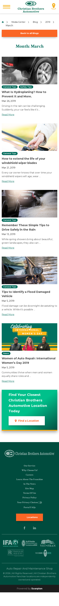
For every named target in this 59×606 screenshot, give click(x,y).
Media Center (18, 22)
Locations (32, 517)
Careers (29, 474)
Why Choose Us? (30, 470)
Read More (8, 114)
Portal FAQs (30, 507)
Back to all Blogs (29, 33)
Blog (35, 22)
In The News (29, 483)
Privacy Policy (29, 497)
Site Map (29, 488)
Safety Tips (26, 87)
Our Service (29, 465)
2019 (47, 22)
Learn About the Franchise (29, 479)
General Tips (9, 87)
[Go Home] (3, 22)
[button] (6, 7)
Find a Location (28, 420)
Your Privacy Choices (27, 502)
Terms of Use (29, 493)
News (6, 353)
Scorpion (36, 588)
